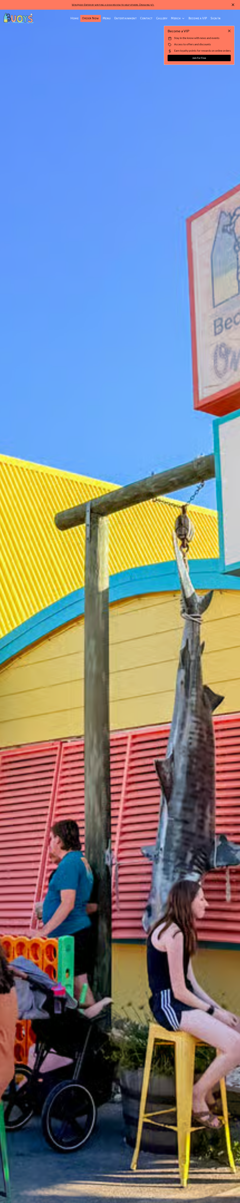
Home (74, 18)
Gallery (162, 18)
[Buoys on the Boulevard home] (18, 18)
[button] (178, 18)
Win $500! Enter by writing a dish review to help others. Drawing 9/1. (113, 4)
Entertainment (125, 18)
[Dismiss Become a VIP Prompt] (229, 31)
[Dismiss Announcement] (233, 5)
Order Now (90, 18)
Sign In (216, 18)
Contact (146, 18)
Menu (107, 18)
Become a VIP (198, 18)
